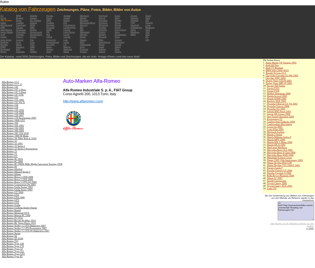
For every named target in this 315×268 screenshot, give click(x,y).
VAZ (148, 32)
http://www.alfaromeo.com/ (83, 101)
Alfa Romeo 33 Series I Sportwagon (20, 148)
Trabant (134, 18)
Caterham (21, 25)
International (52, 42)
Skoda (118, 25)
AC (1, 16)
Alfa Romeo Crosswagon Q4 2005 (19, 184)
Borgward (5, 49)
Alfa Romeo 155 (10, 97)
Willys (133, 34)
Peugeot (103, 23)
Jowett (66, 18)
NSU (82, 42)
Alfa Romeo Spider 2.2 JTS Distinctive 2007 (24, 225)
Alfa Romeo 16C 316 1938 (15, 133)
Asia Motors (6, 30)
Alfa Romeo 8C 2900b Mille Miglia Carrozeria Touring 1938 (32, 164)
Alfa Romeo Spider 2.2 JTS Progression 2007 (24, 228)
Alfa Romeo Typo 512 (13, 251)
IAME (49, 30)
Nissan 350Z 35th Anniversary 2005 (285, 160)
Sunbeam (119, 42)
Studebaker (120, 34)
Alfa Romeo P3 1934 (12, 218)
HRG (48, 20)
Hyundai (50, 27)
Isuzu (49, 47)
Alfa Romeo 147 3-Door (14, 89)
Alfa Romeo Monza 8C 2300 (16, 215)
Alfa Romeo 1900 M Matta (15, 136)
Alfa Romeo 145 (10, 87)
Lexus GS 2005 (274, 127)
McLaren (84, 20)
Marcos (66, 47)
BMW (3, 47)
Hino (32, 49)
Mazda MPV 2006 (276, 139)
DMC (32, 27)
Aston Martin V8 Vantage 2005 (281, 62)
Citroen (19, 37)
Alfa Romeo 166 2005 (13, 130)
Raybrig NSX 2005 (276, 101)
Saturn (102, 51)
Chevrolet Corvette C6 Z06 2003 (282, 75)
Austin (3, 37)
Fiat (32, 40)
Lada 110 (271, 188)
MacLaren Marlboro (277, 147)
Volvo (133, 30)
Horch (49, 18)
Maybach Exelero (276, 132)
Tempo (118, 51)
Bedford (4, 42)
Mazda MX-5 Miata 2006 (279, 142)
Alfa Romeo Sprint (11, 233)
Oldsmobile (85, 44)
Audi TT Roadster (274, 68)
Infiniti (49, 37)
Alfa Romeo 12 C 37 (12, 84)
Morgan (83, 34)
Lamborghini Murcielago (279, 124)
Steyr (117, 32)
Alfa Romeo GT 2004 (12, 192)
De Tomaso (35, 20)
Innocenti (51, 40)
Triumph (134, 20)
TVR (132, 23)
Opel (82, 47)
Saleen (102, 49)
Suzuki (118, 44)
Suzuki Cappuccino (276, 180)
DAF (18, 49)
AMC (2, 27)
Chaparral (21, 30)
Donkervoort (36, 32)
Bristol (3, 51)
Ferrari (33, 37)
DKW (32, 25)
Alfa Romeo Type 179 (13, 246)
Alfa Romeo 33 (9, 141)
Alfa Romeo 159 (10, 107)
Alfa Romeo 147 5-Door (14, 92)
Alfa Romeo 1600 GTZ (13, 120)
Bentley (4, 44)
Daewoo (20, 47)
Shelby (118, 20)
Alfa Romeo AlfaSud (12, 169)
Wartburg (135, 32)
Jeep (48, 51)
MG (81, 27)
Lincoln (66, 37)
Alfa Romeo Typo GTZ (13, 254)
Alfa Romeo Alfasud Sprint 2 (16, 171)
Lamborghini (69, 27)
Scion (117, 16)
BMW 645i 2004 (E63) (277, 70)
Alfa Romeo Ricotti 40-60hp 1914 (19, 220)
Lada (148, 25)
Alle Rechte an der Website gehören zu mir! (292, 223)
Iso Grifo (50, 44)
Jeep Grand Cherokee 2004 (280, 116)
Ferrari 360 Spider (276, 85)
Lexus (66, 34)
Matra (66, 51)
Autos (310, 226)
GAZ (148, 18)
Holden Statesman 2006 (279, 93)
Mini (82, 30)
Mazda (83, 18)
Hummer (50, 25)
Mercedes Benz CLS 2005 (280, 150)
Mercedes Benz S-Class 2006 (281, 152)
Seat (117, 18)
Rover (102, 44)
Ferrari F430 (273, 91)
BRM (18, 16)
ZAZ (148, 34)
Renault (102, 37)
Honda (49, 16)
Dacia (19, 44)
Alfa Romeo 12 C (10, 82)
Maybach (84, 16)
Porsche (103, 30)
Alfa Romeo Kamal (11, 210)
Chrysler (20, 34)
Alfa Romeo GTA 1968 (13, 197)
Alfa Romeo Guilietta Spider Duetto (19, 207)
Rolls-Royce (104, 42)
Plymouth (103, 25)
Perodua (103, 20)
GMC (32, 47)
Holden (33, 51)
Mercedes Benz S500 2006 (280, 155)
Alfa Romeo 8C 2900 (12, 161)
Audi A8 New (272, 65)
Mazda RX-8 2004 (276, 145)
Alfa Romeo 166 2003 (13, 128)
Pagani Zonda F (275, 168)
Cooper (19, 40)
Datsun (33, 18)
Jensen (67, 16)
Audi (2, 34)
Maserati (67, 49)
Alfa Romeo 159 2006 (13, 112)
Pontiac (102, 27)
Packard (84, 49)
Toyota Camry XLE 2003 (279, 186)
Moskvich (150, 27)
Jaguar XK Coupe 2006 (278, 114)
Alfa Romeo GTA (10, 195)
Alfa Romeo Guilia (11, 205)
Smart (117, 27)
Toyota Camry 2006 (277, 183)
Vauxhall (134, 25)
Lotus (66, 42)
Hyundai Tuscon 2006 (278, 106)
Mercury (84, 25)
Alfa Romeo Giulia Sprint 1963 (17, 187)
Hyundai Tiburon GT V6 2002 (282, 103)
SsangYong (120, 30)
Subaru (118, 40)
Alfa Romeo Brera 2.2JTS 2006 (17, 179)
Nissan (83, 40)
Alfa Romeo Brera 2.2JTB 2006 (17, 177)
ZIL (147, 37)
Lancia (66, 30)
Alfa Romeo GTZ (10, 202)
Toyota (133, 16)
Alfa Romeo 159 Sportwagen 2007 (19, 118)
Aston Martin (6, 32)
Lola (65, 40)
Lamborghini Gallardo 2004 (281, 121)
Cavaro (19, 27)
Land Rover (69, 32)
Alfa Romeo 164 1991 (13, 125)
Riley (101, 40)
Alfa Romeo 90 (9, 166)
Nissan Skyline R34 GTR (279, 162)
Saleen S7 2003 (274, 178)
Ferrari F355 (273, 88)
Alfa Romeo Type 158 (13, 243)
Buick (18, 20)
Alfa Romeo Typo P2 (12, 256)
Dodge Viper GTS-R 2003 (279, 80)
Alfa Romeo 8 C (10, 156)
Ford (32, 42)
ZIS (147, 40)
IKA (48, 34)
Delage (33, 23)
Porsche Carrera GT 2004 (279, 170)
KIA (65, 23)
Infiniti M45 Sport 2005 (279, 111)
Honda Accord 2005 (277, 96)
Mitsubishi (85, 32)
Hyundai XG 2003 (276, 109)
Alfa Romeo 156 (10, 105)
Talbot (118, 47)
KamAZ (149, 23)
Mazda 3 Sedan (274, 134)
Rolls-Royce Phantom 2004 (280, 175)
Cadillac (20, 23)
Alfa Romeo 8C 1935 (12, 159)
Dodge (33, 30)
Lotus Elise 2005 (275, 129)
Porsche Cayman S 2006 (279, 173)
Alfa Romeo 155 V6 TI (13, 102)
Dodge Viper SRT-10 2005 (279, 83)
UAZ (148, 30)
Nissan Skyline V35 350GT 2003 (283, 165)
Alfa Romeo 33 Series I (13, 146)
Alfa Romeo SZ (9, 236)
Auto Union (6, 40)
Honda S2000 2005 (276, 98)
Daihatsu (20, 51)
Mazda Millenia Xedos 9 (279, 137)
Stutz (117, 37)
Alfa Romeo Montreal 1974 (15, 213)
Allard (3, 23)
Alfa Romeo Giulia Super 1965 (17, 189)
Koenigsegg (69, 25)
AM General (6, 25)
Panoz (102, 18)
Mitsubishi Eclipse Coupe (279, 157)
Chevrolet (21, 32)
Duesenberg (36, 34)
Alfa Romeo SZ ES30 (12, 238)
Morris (83, 37)
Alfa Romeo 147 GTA (13, 94)
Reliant (102, 34)
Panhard (103, 16)
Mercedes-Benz (87, 23)
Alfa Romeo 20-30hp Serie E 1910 (19, 138)
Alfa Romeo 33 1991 (12, 143)
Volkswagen (136, 27)
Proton (102, 32)
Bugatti (19, 18)
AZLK (148, 16)
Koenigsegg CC (274, 119)
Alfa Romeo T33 (10, 241)
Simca (118, 23)
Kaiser (66, 20)
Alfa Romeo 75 (9, 151)
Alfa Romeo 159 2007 (13, 115)
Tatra (117, 49)
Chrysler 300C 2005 (276, 78)
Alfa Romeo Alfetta (11, 174)
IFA (48, 32)
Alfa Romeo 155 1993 (13, 100)
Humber (50, 23)
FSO (32, 44)
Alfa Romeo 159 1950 (13, 110)
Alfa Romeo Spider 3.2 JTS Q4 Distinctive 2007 (26, 231)
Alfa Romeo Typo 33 (12, 248)
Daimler (33, 16)
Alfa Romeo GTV (10, 200)
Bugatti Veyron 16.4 (276, 73)
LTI (64, 44)
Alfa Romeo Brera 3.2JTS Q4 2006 (19, 182)
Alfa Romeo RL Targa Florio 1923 (19, 223)
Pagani (83, 51)
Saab (101, 47)
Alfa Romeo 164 (10, 123)
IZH (147, 20)
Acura (3, 18)
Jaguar (49, 49)
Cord (18, 42)
